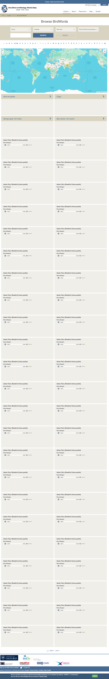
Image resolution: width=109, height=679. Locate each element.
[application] (18, 144)
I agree (95, 676)
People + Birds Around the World (54, 2)
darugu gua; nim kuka (12, 118)
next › (52, 650)
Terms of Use (43, 676)
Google (105, 92)
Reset (65, 35)
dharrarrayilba (9, 96)
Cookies (41, 670)
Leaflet (98, 92)
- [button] (2, 53)
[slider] (30, 144)
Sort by (13, 29)
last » (57, 650)
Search (43, 35)
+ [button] (2, 50)
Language (36, 29)
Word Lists (59, 29)
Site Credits (47, 670)
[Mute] (27, 145)
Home (3, 15)
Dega (59, 96)
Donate (98, 11)
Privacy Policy (34, 670)
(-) (15, 43)
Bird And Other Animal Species (87, 29)
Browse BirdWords (22, 15)
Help (91, 11)
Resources (82, 11)
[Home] (19, 8)
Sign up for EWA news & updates (9, 667)
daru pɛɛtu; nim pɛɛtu (65, 118)
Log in (104, 4)
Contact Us (27, 667)
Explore (66, 11)
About (74, 11)
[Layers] (104, 51)
